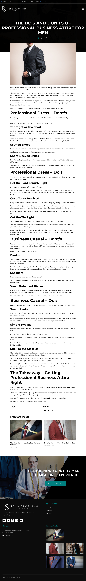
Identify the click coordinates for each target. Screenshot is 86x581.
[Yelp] (12, 520)
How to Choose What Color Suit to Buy (59, 443)
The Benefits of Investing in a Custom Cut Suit (25, 444)
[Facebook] (4, 520)
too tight (55, 131)
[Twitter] (8, 520)
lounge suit (31, 93)
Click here (14, 401)
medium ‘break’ (36, 187)
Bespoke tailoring (16, 206)
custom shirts (59, 364)
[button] (83, 9)
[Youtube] (21, 520)
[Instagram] (16, 520)
